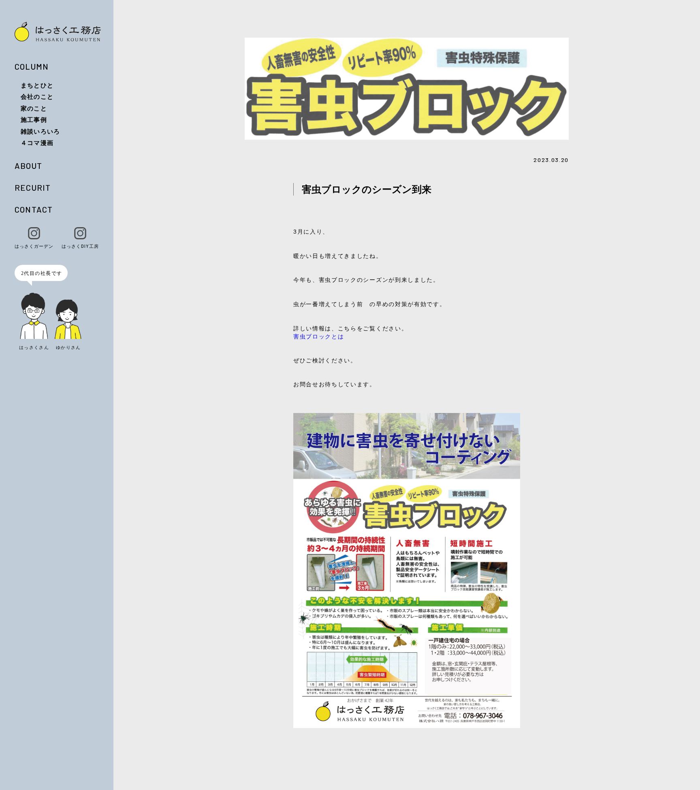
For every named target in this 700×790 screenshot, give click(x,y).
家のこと (34, 108)
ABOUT (28, 165)
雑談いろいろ (40, 131)
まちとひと (37, 85)
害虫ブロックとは (318, 336)
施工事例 (34, 119)
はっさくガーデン (34, 246)
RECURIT (33, 187)
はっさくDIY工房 (80, 246)
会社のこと (37, 96)
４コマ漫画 (37, 142)
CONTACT (34, 209)
